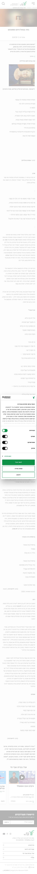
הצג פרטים (8, 456)
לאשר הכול (18, 462)
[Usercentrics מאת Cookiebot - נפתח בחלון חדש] (10, 397)
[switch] (5, 436)
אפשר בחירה (18, 468)
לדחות (18, 475)
